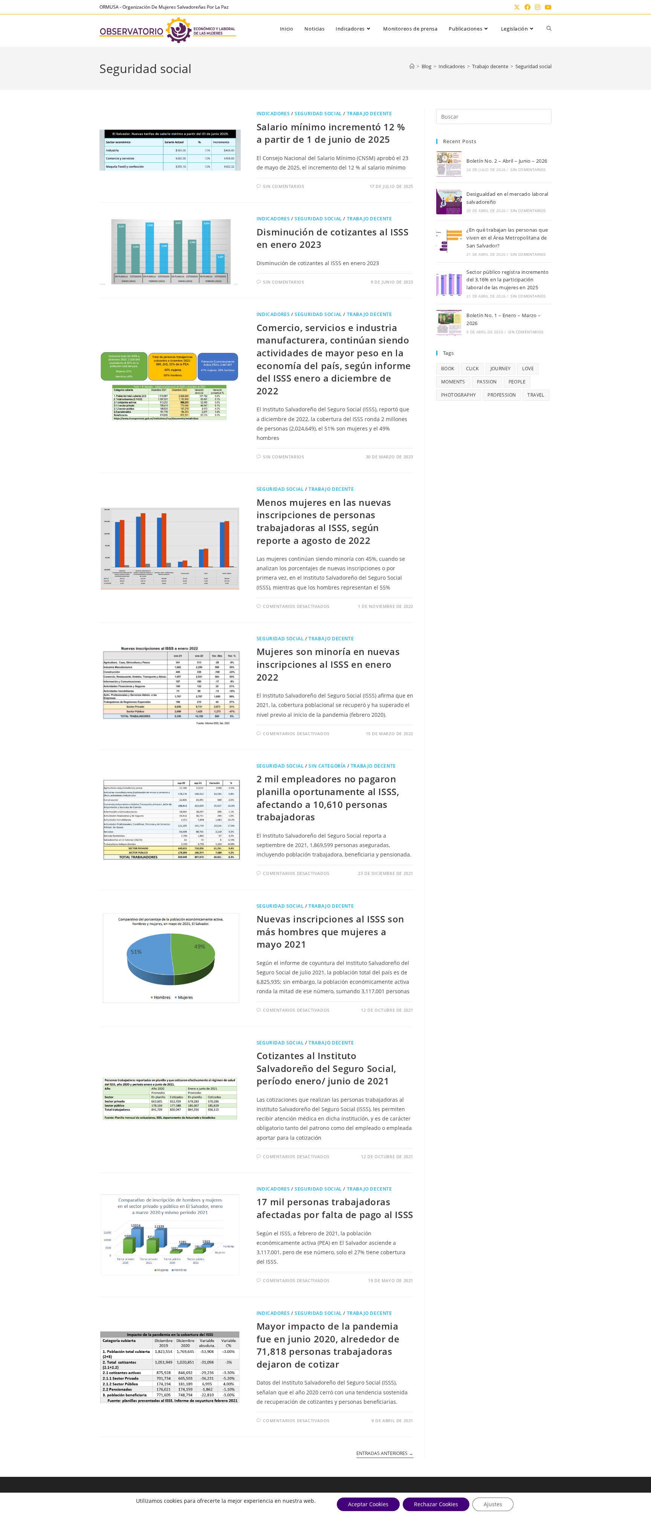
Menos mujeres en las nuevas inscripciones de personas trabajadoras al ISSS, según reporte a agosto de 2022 (324, 521)
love (528, 368)
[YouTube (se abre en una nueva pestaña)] (547, 7)
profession (501, 395)
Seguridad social (533, 66)
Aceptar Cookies (368, 1504)
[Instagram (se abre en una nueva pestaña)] (537, 7)
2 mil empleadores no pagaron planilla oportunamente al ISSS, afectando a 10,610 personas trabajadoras (328, 798)
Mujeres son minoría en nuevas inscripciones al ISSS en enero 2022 (328, 664)
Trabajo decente (369, 113)
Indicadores (273, 113)
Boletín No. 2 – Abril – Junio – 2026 (506, 160)
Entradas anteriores (384, 1453)
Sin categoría (327, 766)
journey (501, 368)
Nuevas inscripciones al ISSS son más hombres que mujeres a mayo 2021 (330, 931)
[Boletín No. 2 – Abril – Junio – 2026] (449, 164)
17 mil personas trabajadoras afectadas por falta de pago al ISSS (335, 1208)
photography (458, 395)
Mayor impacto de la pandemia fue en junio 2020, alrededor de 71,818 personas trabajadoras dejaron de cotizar (328, 1345)
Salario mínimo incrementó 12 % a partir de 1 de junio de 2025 (331, 133)
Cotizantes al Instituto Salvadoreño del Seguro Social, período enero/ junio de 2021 (326, 1068)
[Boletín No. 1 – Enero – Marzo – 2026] (449, 323)
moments (453, 382)
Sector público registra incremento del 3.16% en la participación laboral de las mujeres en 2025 (507, 280)
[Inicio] (412, 66)
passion (487, 382)
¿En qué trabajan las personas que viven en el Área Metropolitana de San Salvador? (507, 237)
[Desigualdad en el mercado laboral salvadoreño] (449, 201)
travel (535, 395)
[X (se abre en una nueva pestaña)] (517, 7)
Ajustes (493, 1504)
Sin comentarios (283, 186)
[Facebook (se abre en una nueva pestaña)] (527, 7)
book (447, 368)
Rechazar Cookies (436, 1504)
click (472, 368)
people (517, 382)
